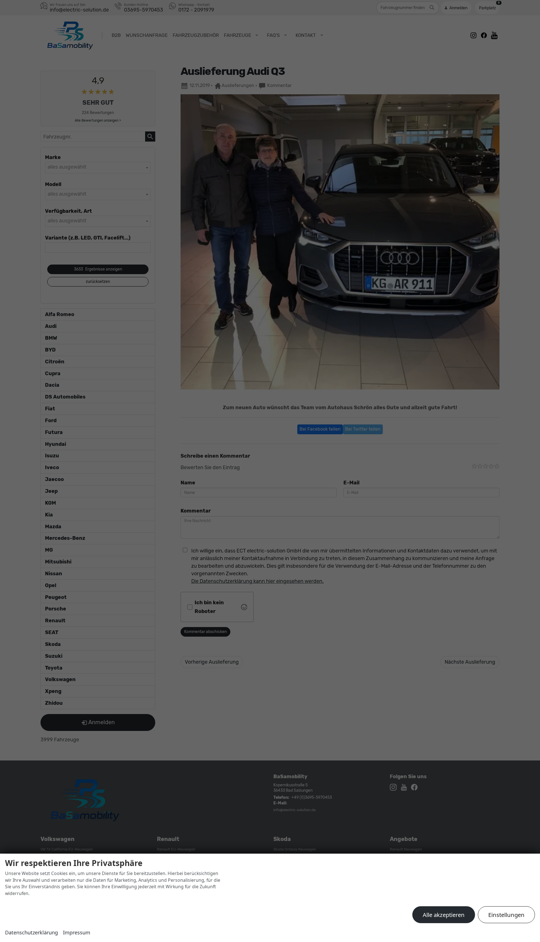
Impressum (76, 932)
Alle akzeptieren (444, 915)
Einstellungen (506, 915)
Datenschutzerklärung (31, 932)
